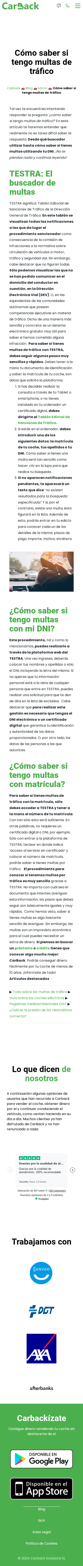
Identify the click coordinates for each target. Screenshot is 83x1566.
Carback (13, 88)
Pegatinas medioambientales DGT (38, 1003)
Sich (41, 1520)
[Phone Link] (68, 5)
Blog (29, 88)
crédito (43, 948)
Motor (42, 88)
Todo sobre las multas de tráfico (40, 991)
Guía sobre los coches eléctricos (36, 998)
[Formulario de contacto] (59, 5)
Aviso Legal (41, 1532)
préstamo (24, 948)
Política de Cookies (41, 1543)
